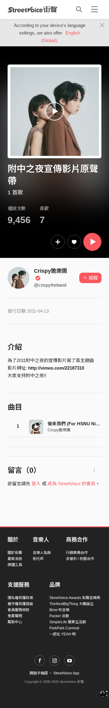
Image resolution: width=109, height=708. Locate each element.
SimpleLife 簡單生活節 (67, 622)
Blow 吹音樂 (59, 610)
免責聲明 (15, 616)
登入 (36, 483)
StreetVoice (33, 9)
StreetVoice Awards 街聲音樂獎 (74, 598)
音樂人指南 (42, 553)
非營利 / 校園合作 (80, 559)
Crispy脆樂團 (59, 430)
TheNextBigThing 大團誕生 (71, 604)
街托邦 (38, 559)
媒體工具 (15, 565)
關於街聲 (15, 553)
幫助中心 (15, 622)
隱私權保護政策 (20, 598)
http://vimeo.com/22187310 (56, 367)
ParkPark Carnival (64, 628)
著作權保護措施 (20, 604)
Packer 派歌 (59, 616)
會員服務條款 (18, 610)
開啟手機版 (39, 673)
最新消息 (15, 559)
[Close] (102, 25)
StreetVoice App (66, 673)
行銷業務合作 (77, 553)
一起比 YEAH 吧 (62, 634)
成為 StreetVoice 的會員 (71, 483)
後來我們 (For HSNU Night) (76, 423)
